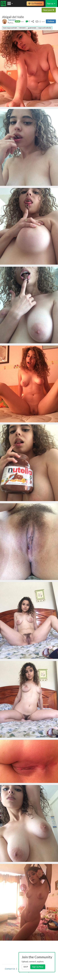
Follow (51, 21)
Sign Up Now (37, 967)
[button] (22, 21)
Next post (48, 10)
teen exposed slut (10, 28)
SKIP (26, 967)
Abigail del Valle (13, 17)
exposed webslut (44, 28)
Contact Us (10, 968)
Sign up (50, 3)
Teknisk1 (12, 20)
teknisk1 (22, 28)
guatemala (32, 28)
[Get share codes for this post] (32, 21)
